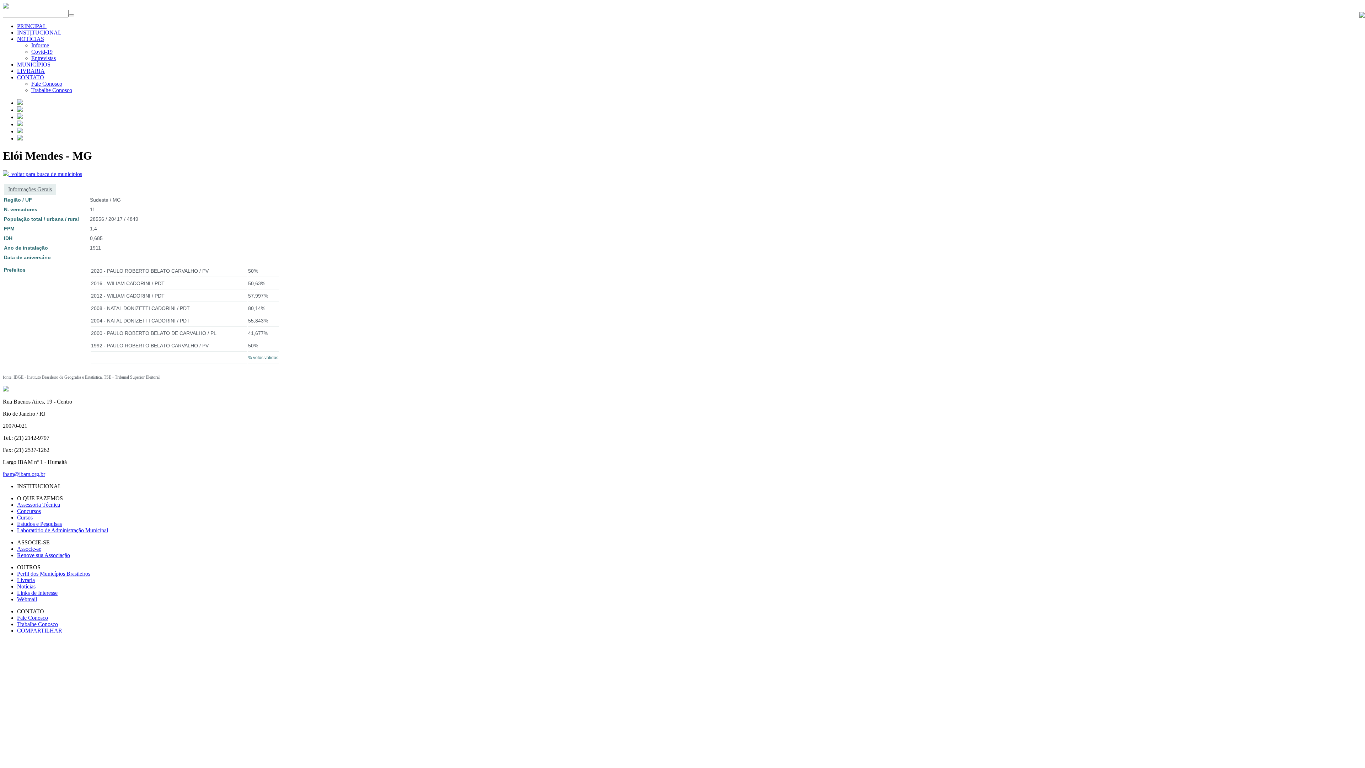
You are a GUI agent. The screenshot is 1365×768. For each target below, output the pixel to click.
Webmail (27, 599)
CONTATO (30, 77)
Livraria (26, 580)
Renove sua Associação (43, 555)
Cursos (25, 517)
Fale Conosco (46, 84)
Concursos (29, 511)
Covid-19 (42, 52)
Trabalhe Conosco (51, 90)
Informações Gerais (30, 189)
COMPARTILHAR (39, 631)
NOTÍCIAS (30, 39)
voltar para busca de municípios (45, 174)
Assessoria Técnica (38, 505)
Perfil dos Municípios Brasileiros (53, 574)
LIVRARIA (31, 71)
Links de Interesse (37, 593)
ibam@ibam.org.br (24, 474)
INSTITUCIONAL (39, 33)
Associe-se (29, 549)
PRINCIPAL (32, 26)
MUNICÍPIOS (33, 65)
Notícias (26, 586)
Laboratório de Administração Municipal (62, 530)
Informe (40, 45)
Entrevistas (43, 58)
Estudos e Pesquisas (39, 524)
